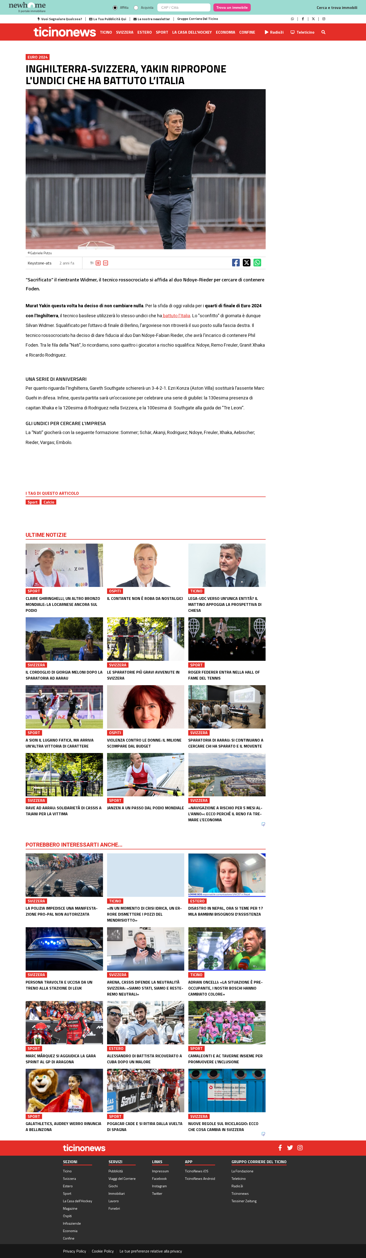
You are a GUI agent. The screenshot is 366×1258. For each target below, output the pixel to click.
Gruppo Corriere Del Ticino (197, 18)
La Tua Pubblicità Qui (109, 18)
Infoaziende (72, 1223)
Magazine (70, 1208)
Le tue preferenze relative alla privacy (151, 1251)
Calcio (49, 502)
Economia (225, 32)
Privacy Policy (74, 1251)
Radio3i (277, 32)
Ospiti (67, 1215)
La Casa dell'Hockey (192, 32)
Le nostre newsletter (154, 18)
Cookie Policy (103, 1251)
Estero (144, 32)
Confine (247, 32)
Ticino (106, 32)
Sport (162, 32)
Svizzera (124, 32)
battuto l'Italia (176, 316)
